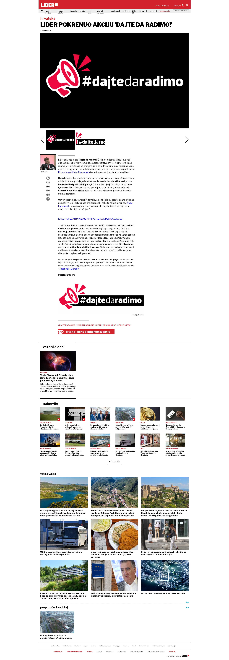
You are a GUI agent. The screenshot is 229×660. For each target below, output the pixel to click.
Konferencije (171, 646)
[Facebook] (48, 178)
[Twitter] (48, 182)
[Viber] (48, 199)
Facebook (65, 269)
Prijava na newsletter (74, 651)
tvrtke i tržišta (60, 12)
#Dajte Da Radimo (66, 325)
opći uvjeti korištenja (136, 651)
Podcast (126, 646)
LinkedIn (75, 269)
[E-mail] (48, 190)
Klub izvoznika (144, 646)
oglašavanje (121, 651)
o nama (99, 651)
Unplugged (116, 646)
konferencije (165, 11)
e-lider (89, 651)
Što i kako (93, 646)
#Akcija (106, 325)
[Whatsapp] (48, 194)
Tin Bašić (43, 171)
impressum (109, 651)
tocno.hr (172, 651)
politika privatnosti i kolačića (156, 651)
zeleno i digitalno (100, 12)
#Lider (98, 325)
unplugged (115, 11)
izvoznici (143, 11)
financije (73, 11)
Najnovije (50, 403)
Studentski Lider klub (158, 646)
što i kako (89, 12)
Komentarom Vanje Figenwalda (74, 172)
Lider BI (134, 12)
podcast (126, 11)
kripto (82, 11)
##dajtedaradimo (85, 325)
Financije (77, 646)
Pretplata (165, 6)
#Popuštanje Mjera (120, 325)
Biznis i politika (55, 646)
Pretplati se (58, 651)
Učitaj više (114, 462)
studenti (153, 11)
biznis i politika (48, 12)
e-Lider (157, 6)
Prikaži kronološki (181, 11)
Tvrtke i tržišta (67, 646)
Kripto (85, 646)
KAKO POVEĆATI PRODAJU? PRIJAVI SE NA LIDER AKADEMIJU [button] (90, 219)
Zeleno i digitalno (105, 646)
